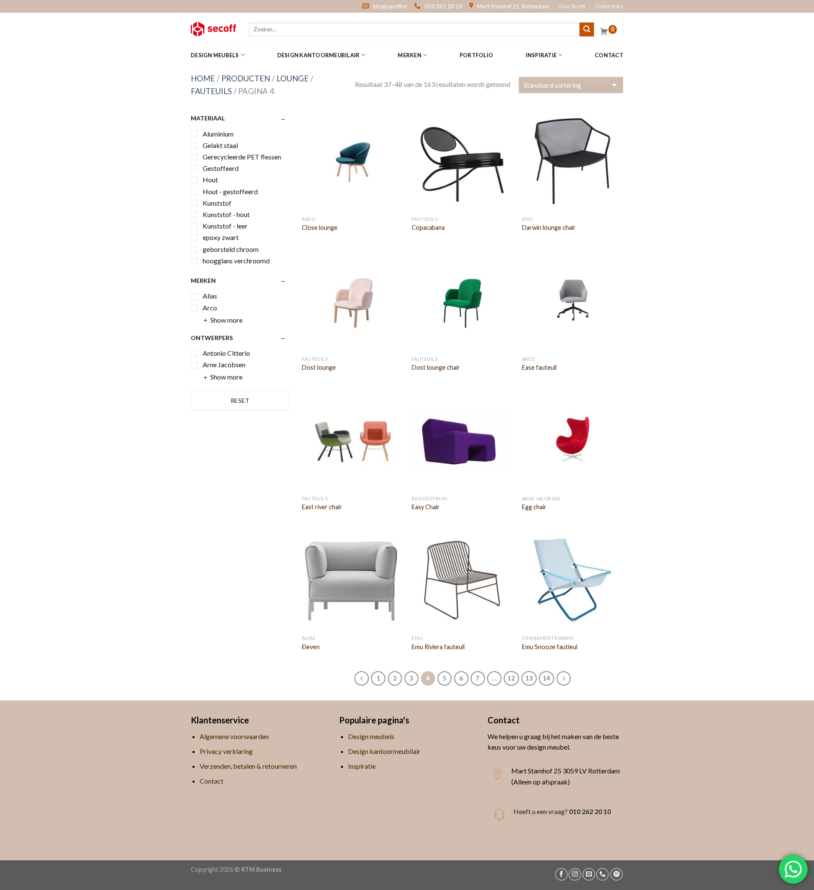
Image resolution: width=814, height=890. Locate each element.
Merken (409, 55)
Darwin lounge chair (549, 227)
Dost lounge (319, 367)
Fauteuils (211, 91)
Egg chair (534, 507)
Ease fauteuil (539, 367)
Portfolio (476, 55)
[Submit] (587, 29)
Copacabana (428, 227)
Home (203, 78)
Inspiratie (541, 55)
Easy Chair (426, 507)
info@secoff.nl (390, 6)
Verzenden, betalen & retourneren (248, 766)
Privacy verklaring (226, 751)
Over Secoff (571, 6)
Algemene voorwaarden (234, 736)
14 (546, 678)
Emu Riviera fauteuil (438, 646)
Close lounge (319, 227)
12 (511, 678)
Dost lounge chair (436, 367)
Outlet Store (609, 6)
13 (529, 678)
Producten (245, 78)
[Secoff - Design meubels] (213, 29)
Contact (609, 55)
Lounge (292, 78)
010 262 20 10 (443, 6)
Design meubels (215, 55)
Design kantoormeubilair (318, 55)
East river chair (322, 507)
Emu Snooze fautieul (549, 646)
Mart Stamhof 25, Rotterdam (513, 6)
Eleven (311, 646)
